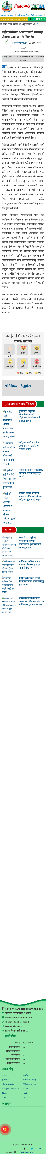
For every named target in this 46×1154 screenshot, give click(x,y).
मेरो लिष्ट (25, 1097)
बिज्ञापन (4, 1097)
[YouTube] (39, 1148)
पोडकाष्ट (25, 1088)
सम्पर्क (25, 1093)
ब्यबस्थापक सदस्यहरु (7, 15)
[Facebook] (31, 19)
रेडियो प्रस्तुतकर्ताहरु (23, 15)
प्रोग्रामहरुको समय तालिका (10, 1088)
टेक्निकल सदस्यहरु (37, 15)
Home (4, 1075)
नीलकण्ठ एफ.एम (20, 43)
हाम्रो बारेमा (5, 1079)
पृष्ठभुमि (25, 1075)
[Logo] (23, 6)
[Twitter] (34, 19)
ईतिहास (4, 1093)
